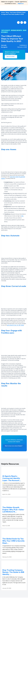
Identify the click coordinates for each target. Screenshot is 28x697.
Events (4, 676)
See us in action (10, 56)
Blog (7, 12)
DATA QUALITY (5, 30)
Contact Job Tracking (8, 648)
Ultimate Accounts (7, 650)
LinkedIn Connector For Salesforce (11, 656)
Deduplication (6, 645)
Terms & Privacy (6, 690)
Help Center (5, 666)
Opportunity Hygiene (8, 653)
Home (3, 12)
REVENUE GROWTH (16, 30)
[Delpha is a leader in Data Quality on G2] (7, 618)
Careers (4, 679)
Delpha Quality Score (8, 643)
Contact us (5, 682)
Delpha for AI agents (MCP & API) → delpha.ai (12, 634)
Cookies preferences (18, 690)
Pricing (4, 669)
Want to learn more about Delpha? (13, 445)
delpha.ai (20, 3)
